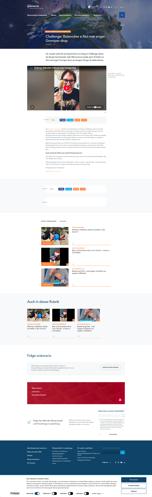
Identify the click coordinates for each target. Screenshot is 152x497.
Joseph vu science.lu (54, 129)
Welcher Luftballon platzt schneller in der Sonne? (88, 231)
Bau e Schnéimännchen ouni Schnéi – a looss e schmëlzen (90, 251)
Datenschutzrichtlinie (105, 429)
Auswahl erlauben (133, 485)
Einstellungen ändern (110, 367)
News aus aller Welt (34, 452)
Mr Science (98, 15)
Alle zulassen (134, 479)
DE (121, 7)
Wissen (53, 15)
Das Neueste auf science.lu (37, 448)
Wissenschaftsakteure (58, 454)
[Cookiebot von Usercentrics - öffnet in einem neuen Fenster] (15, 493)
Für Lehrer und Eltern (82, 15)
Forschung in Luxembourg (59, 451)
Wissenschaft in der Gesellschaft (61, 461)
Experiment (63, 221)
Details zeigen (96, 493)
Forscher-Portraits (57, 456)
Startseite (122, 25)
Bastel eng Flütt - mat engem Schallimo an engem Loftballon (89, 272)
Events (54, 463)
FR (123, 7)
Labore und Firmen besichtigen (86, 457)
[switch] (54, 493)
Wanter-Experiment (78, 248)
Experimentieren (65, 15)
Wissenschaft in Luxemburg (37, 15)
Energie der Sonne (78, 227)
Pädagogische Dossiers (84, 460)
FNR (54, 44)
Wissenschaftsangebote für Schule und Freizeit (88, 454)
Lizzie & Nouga (81, 451)
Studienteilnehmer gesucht (60, 458)
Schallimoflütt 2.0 (78, 269)
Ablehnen (134, 491)
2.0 (83, 324)
